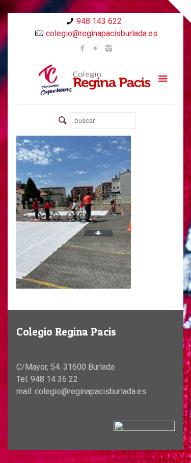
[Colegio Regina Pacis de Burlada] (95, 79)
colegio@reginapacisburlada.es (101, 33)
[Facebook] (82, 48)
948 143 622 (99, 21)
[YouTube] (95, 48)
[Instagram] (108, 48)
